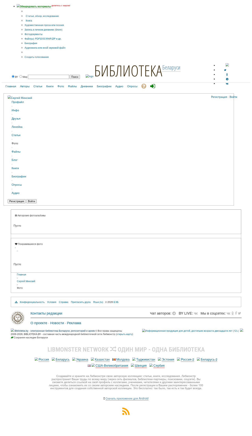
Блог (15, 159)
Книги (15, 168)
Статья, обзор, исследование (42, 16)
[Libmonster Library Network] (241, 330)
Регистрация (219, 97)
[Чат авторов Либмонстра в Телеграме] (227, 79)
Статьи (16, 135)
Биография (31, 43)
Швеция (141, 365)
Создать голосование (37, 56)
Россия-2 (187, 359)
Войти (233, 97)
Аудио (15, 193)
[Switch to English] (227, 65)
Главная (21, 274)
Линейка (17, 126)
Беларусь (62, 359)
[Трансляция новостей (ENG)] (225, 69)
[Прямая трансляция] (197, 313)
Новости (57, 322)
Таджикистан (145, 359)
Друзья (16, 118)
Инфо (15, 110)
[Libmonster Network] (190, 330)
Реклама (74, 322)
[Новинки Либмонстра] (232, 313)
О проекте (39, 322)
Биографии (19, 176)
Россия (44, 359)
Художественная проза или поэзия (44, 25)
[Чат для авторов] (175, 313)
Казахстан (102, 359)
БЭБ (116, 302)
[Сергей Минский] (9, 97)
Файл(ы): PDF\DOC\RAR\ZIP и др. (43, 38)
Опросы (17, 184)
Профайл (18, 102)
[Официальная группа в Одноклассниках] (227, 74)
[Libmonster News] (239, 313)
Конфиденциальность (32, 302)
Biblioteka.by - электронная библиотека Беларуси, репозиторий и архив (55, 330)
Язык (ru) (98, 302)
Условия (51, 302)
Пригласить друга (81, 302)
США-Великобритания (111, 365)
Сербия (159, 365)
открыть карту (124, 334)
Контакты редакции (46, 313)
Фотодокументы (34, 34)
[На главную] (18, 323)
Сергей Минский (21, 97)
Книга (28, 20)
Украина (82, 359)
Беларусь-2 (209, 359)
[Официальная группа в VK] (227, 83)
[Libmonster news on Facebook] (236, 313)
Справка (63, 302)
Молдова (123, 359)
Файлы (16, 151)
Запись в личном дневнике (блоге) (43, 29)
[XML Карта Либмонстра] (126, 413)
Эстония (168, 359)
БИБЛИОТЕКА (128, 70)
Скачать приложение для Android (127, 398)
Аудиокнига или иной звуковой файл (45, 47)
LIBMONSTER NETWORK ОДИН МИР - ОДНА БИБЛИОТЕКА (126, 349)
